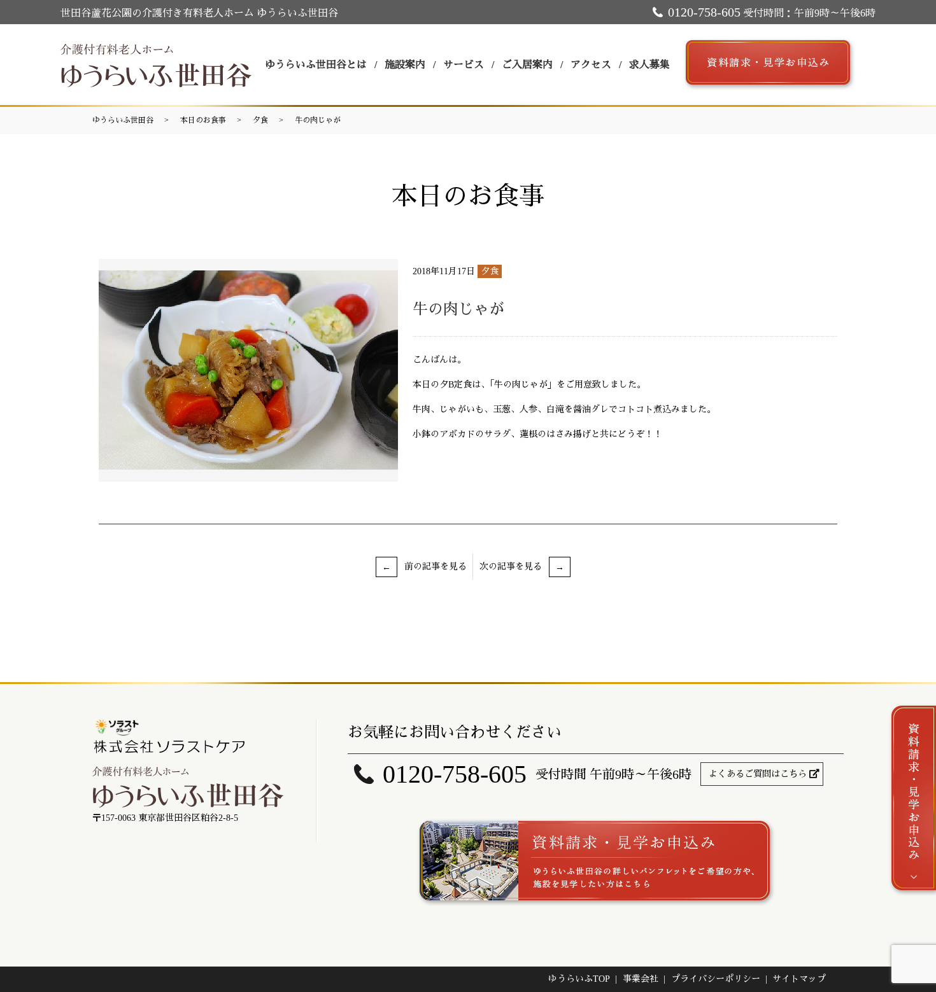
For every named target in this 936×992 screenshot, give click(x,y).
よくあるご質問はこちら (758, 774)
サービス (463, 64)
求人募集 (649, 64)
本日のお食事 (203, 120)
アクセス (591, 64)
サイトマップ (799, 979)
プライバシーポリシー (715, 979)
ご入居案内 (527, 64)
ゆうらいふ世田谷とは (316, 64)
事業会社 (640, 979)
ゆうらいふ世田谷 (122, 120)
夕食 (260, 120)
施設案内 (405, 64)
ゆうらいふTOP (579, 979)
